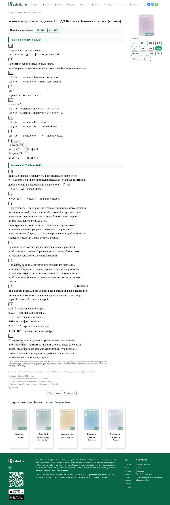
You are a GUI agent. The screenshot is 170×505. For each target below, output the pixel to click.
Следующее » (69, 393)
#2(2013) (53, 30)
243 (142, 48)
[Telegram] (152, 4)
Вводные (135, 53)
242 (134, 48)
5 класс (127, 483)
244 (150, 48)
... (134, 43)
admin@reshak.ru (142, 480)
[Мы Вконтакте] (10, 468)
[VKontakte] (148, 4)
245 (144, 53)
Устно (159, 48)
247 (158, 53)
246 (151, 53)
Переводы (140, 471)
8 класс (127, 474)
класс (33, 4)
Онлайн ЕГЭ (141, 467)
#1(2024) (41, 30)
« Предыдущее (53, 393)
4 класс (127, 487)
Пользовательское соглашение (149, 477)
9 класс (127, 471)
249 (140, 59)
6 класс (127, 480)
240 (150, 43)
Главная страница (143, 464)
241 (158, 43)
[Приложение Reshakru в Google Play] (16, 499)
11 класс (127, 464)
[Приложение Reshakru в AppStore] (16, 493)
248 (134, 59)
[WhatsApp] (156, 4)
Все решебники (62, 402)
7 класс (127, 477)
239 (142, 43)
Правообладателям (144, 474)
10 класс (127, 467)
